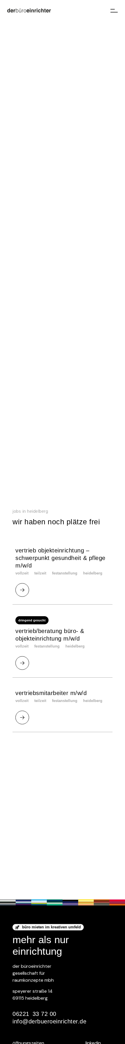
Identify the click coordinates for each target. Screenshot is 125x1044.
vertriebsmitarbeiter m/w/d (51, 693)
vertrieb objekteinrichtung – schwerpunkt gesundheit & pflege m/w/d (60, 558)
